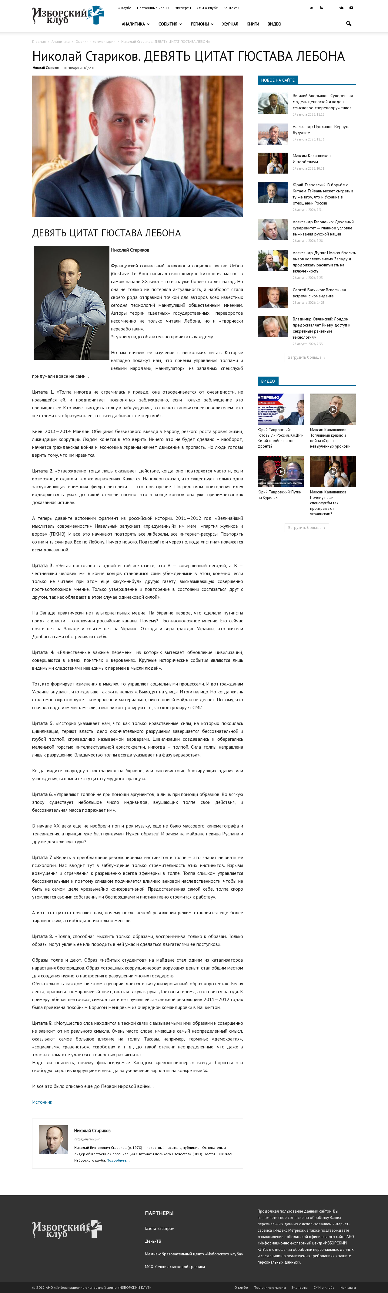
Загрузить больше (305, 357)
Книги (253, 24)
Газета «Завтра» (159, 1228)
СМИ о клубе (207, 7)
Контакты (231, 7)
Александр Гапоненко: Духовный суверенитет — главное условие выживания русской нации (323, 228)
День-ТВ (153, 1241)
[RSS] (321, 8)
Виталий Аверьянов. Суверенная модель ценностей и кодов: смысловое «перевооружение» (323, 101)
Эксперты (183, 7)
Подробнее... (118, 1160)
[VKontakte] (341, 8)
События (168, 24)
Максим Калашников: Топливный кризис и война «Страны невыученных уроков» (330, 438)
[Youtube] (351, 8)
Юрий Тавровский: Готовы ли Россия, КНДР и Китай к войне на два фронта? (280, 438)
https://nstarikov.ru (87, 1139)
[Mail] (311, 8)
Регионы (200, 24)
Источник (42, 1102)
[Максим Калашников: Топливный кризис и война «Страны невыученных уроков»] (333, 409)
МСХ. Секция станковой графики (175, 1266)
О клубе (124, 7)
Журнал (230, 24)
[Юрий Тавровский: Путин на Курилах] (281, 471)
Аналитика (133, 24)
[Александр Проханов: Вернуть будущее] (273, 134)
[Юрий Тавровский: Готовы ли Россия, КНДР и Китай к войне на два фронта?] (281, 409)
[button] (348, 24)
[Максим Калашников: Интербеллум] (273, 163)
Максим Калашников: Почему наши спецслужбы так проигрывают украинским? (328, 502)
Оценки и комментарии (95, 41)
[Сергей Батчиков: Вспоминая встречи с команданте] (273, 297)
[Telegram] (331, 8)
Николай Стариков (46, 68)
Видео (274, 24)
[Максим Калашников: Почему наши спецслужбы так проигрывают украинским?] (333, 471)
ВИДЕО (268, 381)
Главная (39, 41)
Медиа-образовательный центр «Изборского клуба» (194, 1254)
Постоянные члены (153, 7)
